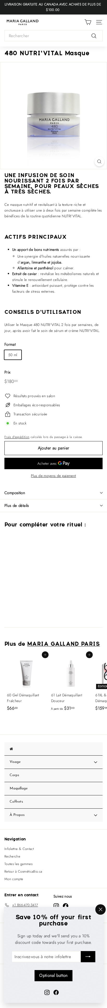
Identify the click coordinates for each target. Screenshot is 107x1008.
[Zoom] (99, 161)
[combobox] (53, 36)
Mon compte (13, 878)
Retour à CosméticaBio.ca (23, 871)
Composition (14, 493)
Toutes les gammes (18, 863)
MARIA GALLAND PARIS (63, 644)
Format (10, 344)
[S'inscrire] (88, 957)
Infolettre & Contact (19, 848)
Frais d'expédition (16, 437)
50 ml (12, 354)
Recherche (12, 856)
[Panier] (88, 22)
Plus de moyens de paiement (53, 475)
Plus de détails (16, 505)
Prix (7, 372)
